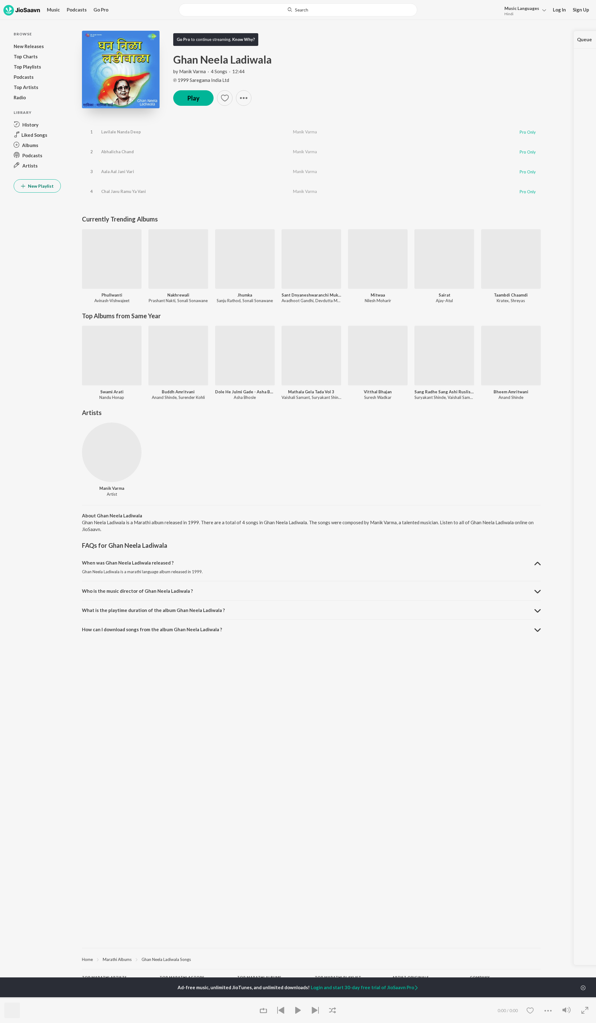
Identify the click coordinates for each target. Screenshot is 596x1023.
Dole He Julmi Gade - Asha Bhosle (245, 391)
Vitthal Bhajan (378, 391)
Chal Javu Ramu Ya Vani (123, 191)
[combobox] (298, 10)
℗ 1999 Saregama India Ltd (201, 80)
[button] (523, 10)
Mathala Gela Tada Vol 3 (311, 391)
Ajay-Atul (444, 300)
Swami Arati (112, 391)
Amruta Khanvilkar (176, 997)
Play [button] (193, 98)
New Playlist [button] (40, 186)
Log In (559, 9)
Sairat (444, 295)
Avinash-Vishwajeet (111, 300)
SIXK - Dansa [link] (404, 997)
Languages (521, 8)
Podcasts (77, 9)
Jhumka (244, 295)
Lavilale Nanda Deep (121, 131)
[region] (311, 959)
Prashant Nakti (162, 300)
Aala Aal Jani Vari (117, 171)
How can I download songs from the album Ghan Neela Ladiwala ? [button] (152, 629)
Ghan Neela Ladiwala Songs (166, 959)
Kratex (503, 300)
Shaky (242, 997)
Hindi (508, 14)
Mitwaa (378, 295)
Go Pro (100, 9)
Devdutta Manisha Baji (335, 300)
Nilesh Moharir (378, 300)
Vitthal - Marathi (330, 997)
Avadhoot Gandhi (298, 300)
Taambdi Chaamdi (511, 295)
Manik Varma (192, 71)
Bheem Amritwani (511, 391)
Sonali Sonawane (192, 300)
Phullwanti (112, 295)
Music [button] (53, 9)
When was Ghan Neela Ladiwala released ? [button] (128, 562)
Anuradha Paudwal (99, 997)
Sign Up (581, 9)
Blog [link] (474, 997)
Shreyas (518, 300)
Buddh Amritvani (178, 391)
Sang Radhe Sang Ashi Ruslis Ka (444, 391)
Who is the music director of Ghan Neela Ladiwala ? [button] (137, 591)
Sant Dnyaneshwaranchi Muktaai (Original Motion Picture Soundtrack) (311, 295)
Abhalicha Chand (117, 151)
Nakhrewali (178, 295)
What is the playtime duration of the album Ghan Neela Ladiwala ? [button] (153, 610)
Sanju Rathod (229, 300)
